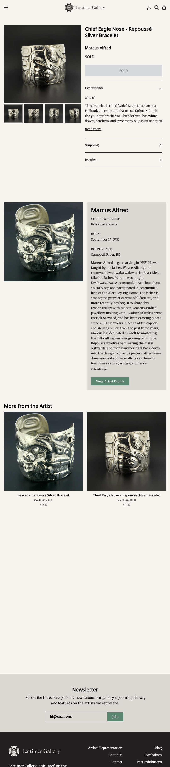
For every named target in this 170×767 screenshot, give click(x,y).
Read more (93, 129)
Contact (116, 762)
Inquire (90, 160)
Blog (158, 748)
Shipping (92, 145)
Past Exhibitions (149, 762)
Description (94, 88)
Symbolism (153, 755)
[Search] (155, 7)
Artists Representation (105, 748)
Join (115, 717)
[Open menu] (4, 7)
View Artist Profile (110, 381)
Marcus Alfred (98, 48)
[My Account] (147, 7)
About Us (115, 755)
